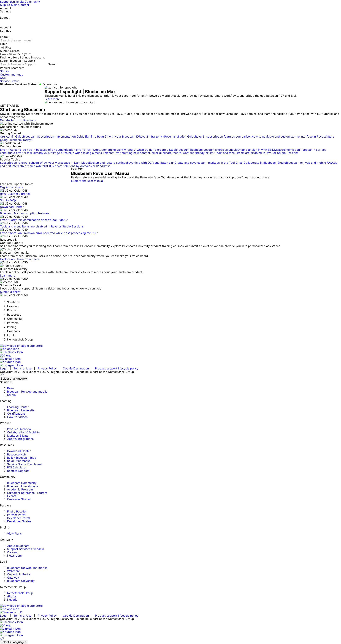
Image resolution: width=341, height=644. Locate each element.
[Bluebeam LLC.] (170, 612)
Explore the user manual (87, 181)
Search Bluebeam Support (17, 60)
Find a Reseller (17, 511)
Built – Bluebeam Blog (21, 457)
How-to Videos (17, 417)
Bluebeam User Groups (22, 486)
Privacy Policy (47, 368)
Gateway (13, 577)
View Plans (14, 533)
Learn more (52, 99)
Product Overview (19, 429)
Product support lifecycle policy (116, 368)
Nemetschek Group (20, 593)
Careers (12, 552)
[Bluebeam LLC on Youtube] (170, 361)
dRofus (12, 596)
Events (11, 496)
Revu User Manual (19, 461)
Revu (10, 388)
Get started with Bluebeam (18, 120)
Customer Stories (19, 499)
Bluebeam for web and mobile (27, 391)
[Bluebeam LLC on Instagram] (170, 365)
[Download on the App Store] (170, 345)
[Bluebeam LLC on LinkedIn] (170, 358)
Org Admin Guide (11, 187)
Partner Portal (16, 515)
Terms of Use (22, 368)
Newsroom (14, 555)
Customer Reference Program (27, 493)
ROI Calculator (16, 467)
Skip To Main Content (14, 5)
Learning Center (18, 407)
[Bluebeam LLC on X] (170, 355)
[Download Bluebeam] (170, 348)
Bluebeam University (21, 410)
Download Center (19, 451)
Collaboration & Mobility (23, 432)
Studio (11, 395)
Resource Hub (16, 454)
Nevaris (12, 599)
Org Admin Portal (19, 574)
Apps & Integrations (20, 439)
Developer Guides (19, 521)
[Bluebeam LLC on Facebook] (170, 352)
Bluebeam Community (22, 483)
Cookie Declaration (76, 368)
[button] (170, 50)
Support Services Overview (25, 549)
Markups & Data (18, 435)
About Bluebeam (18, 546)
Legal (3, 368)
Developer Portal (18, 518)
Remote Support (18, 471)
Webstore (13, 571)
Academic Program (20, 489)
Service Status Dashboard (24, 464)
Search (52, 64)
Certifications (16, 413)
